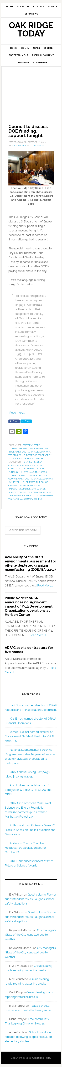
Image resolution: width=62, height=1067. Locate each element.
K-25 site (23, 472)
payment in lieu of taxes (21, 482)
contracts (14, 468)
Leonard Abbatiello (19, 475)
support (12, 492)
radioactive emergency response (26, 489)
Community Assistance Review (25, 465)
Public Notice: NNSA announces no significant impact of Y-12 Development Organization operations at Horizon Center (29, 606)
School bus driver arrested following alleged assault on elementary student (28, 1037)
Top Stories (14, 455)
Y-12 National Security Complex (25, 458)
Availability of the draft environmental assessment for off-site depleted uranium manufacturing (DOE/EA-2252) (30, 563)
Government (36, 448)
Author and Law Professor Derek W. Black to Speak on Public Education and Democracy (30, 830)
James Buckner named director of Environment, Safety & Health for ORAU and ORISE (30, 736)
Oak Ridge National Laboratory (33, 452)
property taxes (31, 485)
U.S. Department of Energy (36, 455)
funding (13, 472)
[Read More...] (44, 585)
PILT (38, 482)
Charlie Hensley (33, 462)
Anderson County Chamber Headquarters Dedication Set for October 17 (25, 848)
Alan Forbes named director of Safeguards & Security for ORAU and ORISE (28, 790)
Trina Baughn (40, 492)
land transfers (38, 472)
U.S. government (43, 495)
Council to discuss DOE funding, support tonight (28, 131)
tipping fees (25, 492)
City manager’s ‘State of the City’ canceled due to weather (30, 935)
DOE (23, 468)
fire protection (35, 468)
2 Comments (37, 145)
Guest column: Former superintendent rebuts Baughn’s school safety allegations (30, 899)
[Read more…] (16, 412)
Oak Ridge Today (31, 29)
